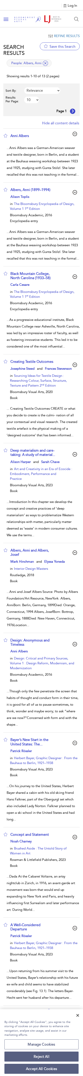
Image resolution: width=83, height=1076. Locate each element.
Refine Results (67, 36)
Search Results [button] (14, 50)
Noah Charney (21, 841)
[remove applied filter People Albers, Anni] (45, 63)
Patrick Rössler (21, 751)
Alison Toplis (19, 197)
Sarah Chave (50, 462)
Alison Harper (20, 462)
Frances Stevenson (58, 369)
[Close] (78, 1015)
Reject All (41, 1056)
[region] (41, 1042)
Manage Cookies (41, 1044)
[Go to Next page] (72, 111)
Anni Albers (19, 651)
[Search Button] (76, 19)
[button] (5, 135)
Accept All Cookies (41, 1069)
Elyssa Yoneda (54, 562)
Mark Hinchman (22, 562)
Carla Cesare (19, 285)
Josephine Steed (22, 369)
